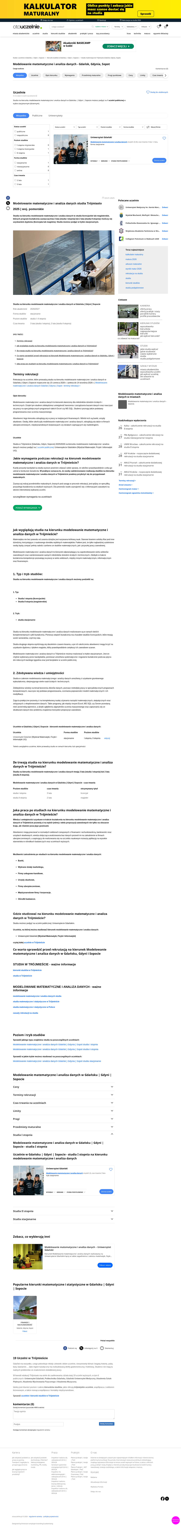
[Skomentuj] (8, 208)
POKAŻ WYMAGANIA (26, 507)
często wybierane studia (148, 354)
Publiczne (37, 115)
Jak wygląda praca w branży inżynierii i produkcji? (19, 1471)
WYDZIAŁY (94, 161)
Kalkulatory (130, 27)
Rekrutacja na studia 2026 (131, 20)
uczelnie (36, 33)
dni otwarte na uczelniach (147, 377)
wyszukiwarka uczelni (150, 371)
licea (129, 33)
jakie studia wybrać (149, 349)
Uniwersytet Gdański (101, 137)
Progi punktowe (114, 75)
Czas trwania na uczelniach (29, 1103)
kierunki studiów (58, 33)
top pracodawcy (102, 33)
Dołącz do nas (47, 20)
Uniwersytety (55, 115)
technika (137, 33)
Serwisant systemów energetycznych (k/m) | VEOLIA (59, 1467)
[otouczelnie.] (27, 26)
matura (147, 33)
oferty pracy (146, 309)
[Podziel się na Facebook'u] (8, 198)
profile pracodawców (150, 316)
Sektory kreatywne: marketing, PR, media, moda (39, 1464)
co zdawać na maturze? (129, 338)
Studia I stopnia (22, 1135)
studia (45, 33)
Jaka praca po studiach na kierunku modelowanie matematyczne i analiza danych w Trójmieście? (58, 364)
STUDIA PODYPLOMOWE (119, 161)
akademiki (72, 33)
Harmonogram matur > (129, 489)
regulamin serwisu (43, 1430)
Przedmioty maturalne (91, 75)
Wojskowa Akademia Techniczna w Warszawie (145, 231)
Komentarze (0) (162, 68)
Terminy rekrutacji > (127, 480)
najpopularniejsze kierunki (148, 332)
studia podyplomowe (150, 358)
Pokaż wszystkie (107, 1340)
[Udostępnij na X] (8, 203)
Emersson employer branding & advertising (37, 1524)
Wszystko (20, 75)
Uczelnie (34, 75)
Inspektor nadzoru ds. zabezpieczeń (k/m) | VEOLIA (59, 1460)
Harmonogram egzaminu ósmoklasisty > (136, 493)
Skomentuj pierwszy (175, 1520)
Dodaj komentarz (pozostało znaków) (28, 1407)
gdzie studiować (147, 351)
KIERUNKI (104, 161)
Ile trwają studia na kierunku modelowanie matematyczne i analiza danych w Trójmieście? (55, 350)
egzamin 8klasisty (160, 33)
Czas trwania (158, 75)
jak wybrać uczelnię (149, 374)
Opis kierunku (51, 75)
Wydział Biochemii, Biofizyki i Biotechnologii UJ (146, 215)
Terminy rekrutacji (24, 341)
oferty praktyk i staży (150, 311)
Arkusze (144, 27)
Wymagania (69, 75)
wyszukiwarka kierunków (146, 327)
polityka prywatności (50, 1516)
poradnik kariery (148, 313)
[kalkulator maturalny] (90, 9)
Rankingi (102, 20)
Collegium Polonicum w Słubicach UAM (142, 239)
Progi (16, 1119)
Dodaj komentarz (106, 1424)
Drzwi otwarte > (125, 485)
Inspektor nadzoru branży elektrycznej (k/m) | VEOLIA (58, 1483)
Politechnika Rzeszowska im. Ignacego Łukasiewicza (147, 223)
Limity (142, 75)
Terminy (117, 27)
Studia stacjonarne (24, 1219)
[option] (27, 1315)
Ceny (131, 75)
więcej (107, 738)
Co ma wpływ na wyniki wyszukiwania (24, 96)
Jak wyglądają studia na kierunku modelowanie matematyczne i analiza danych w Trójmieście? (57, 346)
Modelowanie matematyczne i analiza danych (108, 142)
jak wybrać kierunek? (150, 336)
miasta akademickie (21, 33)
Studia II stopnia (23, 1211)
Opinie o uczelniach (76, 20)
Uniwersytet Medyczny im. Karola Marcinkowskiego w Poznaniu (147, 207)
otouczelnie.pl (17, 1516)
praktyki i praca (86, 33)
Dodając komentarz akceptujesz (31, 1430)
